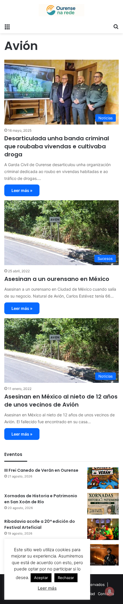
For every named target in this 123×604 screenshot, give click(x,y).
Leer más (47, 588)
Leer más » (21, 190)
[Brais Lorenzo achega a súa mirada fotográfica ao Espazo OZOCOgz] (103, 555)
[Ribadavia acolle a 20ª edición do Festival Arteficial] (103, 529)
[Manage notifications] (109, 591)
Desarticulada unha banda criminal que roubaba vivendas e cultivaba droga (56, 146)
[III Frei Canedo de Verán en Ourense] (103, 478)
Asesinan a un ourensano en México (56, 279)
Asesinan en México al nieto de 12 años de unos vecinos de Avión (61, 401)
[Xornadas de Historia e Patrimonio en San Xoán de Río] (103, 503)
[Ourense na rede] (61, 10)
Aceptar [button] (41, 577)
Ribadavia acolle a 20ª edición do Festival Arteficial (39, 524)
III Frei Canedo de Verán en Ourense (41, 470)
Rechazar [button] (66, 577)
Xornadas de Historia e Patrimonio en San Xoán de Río (40, 499)
